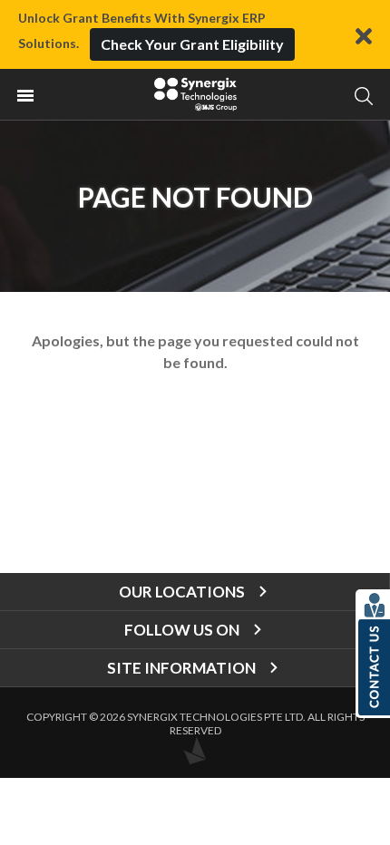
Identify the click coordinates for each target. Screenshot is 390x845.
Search (363, 96)
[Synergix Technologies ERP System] (195, 94)
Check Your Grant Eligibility (192, 44)
